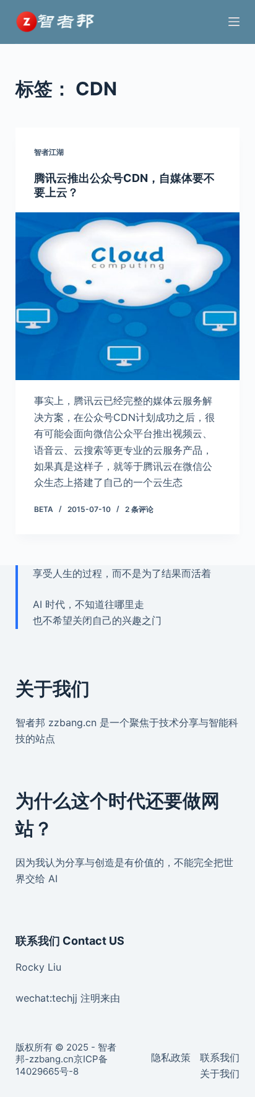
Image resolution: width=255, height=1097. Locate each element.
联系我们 (220, 1057)
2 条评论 (139, 509)
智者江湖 (49, 152)
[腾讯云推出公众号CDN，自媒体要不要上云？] (127, 296)
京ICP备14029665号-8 (61, 1065)
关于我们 (220, 1073)
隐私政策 (171, 1057)
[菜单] (234, 21)
